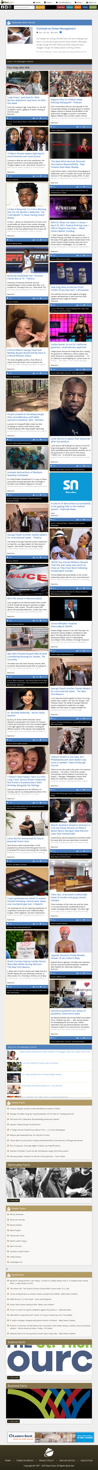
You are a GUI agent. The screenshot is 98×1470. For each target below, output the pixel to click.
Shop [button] (79, 2)
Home (38, 2)
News (85, 7)
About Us (92, 2)
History (70, 7)
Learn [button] (48, 2)
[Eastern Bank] (51, 1437)
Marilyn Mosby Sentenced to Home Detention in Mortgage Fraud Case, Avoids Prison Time (55, 1052)
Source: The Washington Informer (20, 61)
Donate (93, 7)
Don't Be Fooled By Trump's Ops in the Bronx (40, 1063)
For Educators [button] (64, 2)
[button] (12, 1467)
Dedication (87, 1460)
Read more (10, 114)
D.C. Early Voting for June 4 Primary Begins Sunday (41, 1074)
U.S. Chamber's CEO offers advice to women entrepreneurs (45, 1097)
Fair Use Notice (67, 1460)
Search (41, 7)
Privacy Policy (46, 1460)
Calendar (61, 7)
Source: (57, 130)
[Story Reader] (49, 1269)
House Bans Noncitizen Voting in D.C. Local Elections (42, 1086)
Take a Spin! (15, 1200)
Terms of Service (24, 1460)
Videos (77, 7)
